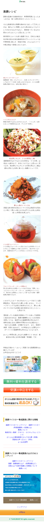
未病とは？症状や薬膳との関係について (22, 466)
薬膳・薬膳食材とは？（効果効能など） (22, 463)
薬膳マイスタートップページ (16, 425)
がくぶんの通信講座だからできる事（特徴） (23, 437)
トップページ (22, 507)
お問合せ (22, 512)
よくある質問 (23, 442)
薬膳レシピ (23, 468)
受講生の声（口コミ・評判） (22, 439)
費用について (23, 430)
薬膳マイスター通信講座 (18, 500)
